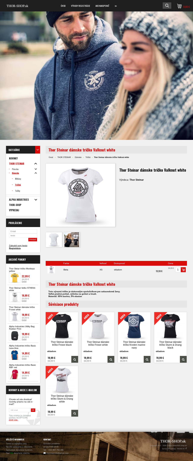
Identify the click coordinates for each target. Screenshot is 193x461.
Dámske (78, 157)
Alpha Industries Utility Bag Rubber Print (22, 327)
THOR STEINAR (64, 157)
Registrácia (15, 248)
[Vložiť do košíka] (183, 269)
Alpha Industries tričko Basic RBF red (22, 366)
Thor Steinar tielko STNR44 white (22, 289)
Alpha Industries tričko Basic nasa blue (22, 346)
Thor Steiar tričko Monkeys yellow (22, 269)
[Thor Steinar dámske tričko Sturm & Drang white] (74, 413)
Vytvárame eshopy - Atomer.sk (173, 449)
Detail (24, 281)
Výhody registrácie (80, 5)
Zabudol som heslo (18, 245)
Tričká (87, 157)
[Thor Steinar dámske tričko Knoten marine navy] (147, 359)
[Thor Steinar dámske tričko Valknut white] (80, 195)
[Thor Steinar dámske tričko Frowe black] (74, 359)
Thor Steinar (137, 180)
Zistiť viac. (13, 420)
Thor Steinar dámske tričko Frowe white (22, 308)
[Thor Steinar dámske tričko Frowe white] (111, 359)
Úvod (63, 5)
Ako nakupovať (102, 5)
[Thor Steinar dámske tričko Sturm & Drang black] (183, 359)
